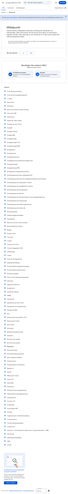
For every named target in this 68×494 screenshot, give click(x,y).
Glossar (6, 87)
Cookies (9, 241)
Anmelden (9, 128)
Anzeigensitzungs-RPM (13, 168)
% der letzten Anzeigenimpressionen (17, 95)
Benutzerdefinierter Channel (14, 226)
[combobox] (40, 3)
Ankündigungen (20, 8)
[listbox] (41, 491)
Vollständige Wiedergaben (14, 437)
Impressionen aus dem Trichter (15, 303)
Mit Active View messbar (13, 339)
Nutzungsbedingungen (28, 490)
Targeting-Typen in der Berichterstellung (18, 416)
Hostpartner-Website (13, 292)
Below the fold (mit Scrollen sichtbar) (17, 222)
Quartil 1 (9, 372)
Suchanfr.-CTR (11, 401)
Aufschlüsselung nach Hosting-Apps (17, 201)
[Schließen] (66, 17)
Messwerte (10, 335)
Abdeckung (10, 106)
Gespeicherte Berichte (13, 284)
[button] (3, 3)
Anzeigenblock (11, 150)
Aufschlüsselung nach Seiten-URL (16, 208)
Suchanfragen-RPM (12, 408)
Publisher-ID (10, 368)
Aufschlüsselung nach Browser (15, 193)
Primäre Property (11, 361)
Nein (31, 53)
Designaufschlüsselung (13, 262)
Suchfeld (9, 412)
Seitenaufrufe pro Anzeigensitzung (16, 390)
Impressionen (10, 299)
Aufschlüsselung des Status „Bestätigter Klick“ (20, 175)
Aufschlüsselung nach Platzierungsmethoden (19, 204)
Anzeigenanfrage (12, 139)
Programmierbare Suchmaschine (16, 365)
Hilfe (3, 8)
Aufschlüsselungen (12, 211)
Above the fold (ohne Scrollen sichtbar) (18, 109)
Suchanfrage (10, 405)
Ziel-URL (9, 445)
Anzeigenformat (11, 153)
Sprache (39, 488)
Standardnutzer (11, 397)
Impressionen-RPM (12, 310)
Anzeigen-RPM (11, 135)
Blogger (9, 230)
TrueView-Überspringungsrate (15, 423)
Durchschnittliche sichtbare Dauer (16, 270)
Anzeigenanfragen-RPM (13, 146)
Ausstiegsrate (11, 219)
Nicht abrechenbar (12, 350)
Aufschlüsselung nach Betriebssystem (17, 190)
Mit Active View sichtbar (13, 343)
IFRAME (9, 295)
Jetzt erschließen (10, 482)
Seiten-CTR (10, 379)
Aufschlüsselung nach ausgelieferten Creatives (20, 186)
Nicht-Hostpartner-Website (14, 357)
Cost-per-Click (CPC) (13, 244)
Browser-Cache (11, 233)
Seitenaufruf (10, 386)
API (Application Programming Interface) (18, 171)
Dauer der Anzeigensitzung (14, 259)
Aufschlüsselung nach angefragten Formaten (19, 182)
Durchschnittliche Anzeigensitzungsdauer (18, 266)
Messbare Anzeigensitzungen (15, 332)
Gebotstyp (10, 281)
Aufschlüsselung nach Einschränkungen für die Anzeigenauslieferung (26, 197)
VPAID (8, 441)
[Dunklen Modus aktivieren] (49, 491)
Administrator (11, 117)
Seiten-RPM (10, 383)
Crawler (9, 255)
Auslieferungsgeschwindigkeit (15, 215)
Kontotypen (10, 328)
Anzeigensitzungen (12, 164)
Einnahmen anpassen (12, 273)
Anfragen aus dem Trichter (14, 124)
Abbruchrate (10, 102)
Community (10, 8)
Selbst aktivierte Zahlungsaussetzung (17, 394)
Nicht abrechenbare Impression (15, 354)
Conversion (10, 237)
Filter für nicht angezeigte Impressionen (18, 277)
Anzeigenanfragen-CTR (13, 142)
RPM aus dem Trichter (13, 375)
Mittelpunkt (10, 346)
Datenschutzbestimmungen (15, 490)
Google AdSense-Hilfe (13, 3)
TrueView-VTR (11, 426)
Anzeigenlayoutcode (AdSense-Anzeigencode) (20, 160)
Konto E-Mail (10, 324)
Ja (23, 53)
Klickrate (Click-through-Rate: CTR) (16, 317)
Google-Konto (11, 288)
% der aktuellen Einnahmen (14, 91)
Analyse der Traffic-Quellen (14, 120)
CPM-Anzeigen (11, 252)
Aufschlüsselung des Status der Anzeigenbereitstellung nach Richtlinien (26, 179)
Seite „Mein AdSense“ (12, 17)
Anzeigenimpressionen (13, 157)
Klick (8, 314)
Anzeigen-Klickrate (12, 131)
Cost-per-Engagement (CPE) (15, 248)
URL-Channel (10, 434)
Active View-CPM (11, 113)
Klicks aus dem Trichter (13, 321)
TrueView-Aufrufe (12, 419)
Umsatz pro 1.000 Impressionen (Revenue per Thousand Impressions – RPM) (28, 430)
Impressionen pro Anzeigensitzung (16, 306)
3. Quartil (9, 98)
